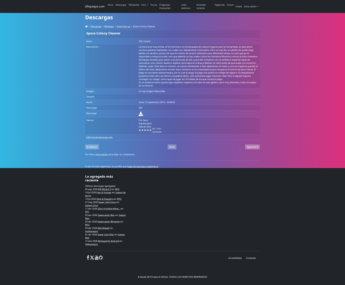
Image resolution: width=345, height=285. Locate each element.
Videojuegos (91, 244)
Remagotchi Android (108, 241)
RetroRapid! (104, 228)
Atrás (172, 146)
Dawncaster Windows (109, 221)
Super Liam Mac (106, 234)
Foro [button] (144, 4)
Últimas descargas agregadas (100, 186)
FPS (87, 211)
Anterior (92, 146)
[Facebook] (88, 258)
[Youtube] (96, 258)
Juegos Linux (91, 205)
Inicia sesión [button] (250, 6)
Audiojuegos (91, 231)
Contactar (251, 258)
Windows (109, 26)
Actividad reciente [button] (201, 6)
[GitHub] (101, 258)
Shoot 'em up (123, 26)
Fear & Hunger (103, 192)
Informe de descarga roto (99, 137)
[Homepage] (86, 26)
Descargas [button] (120, 4)
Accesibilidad (235, 258)
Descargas (96, 26)
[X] (92, 258)
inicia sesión (101, 154)
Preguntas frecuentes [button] (164, 6)
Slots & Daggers (104, 198)
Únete (239, 6)
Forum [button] (230, 4)
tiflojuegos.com (95, 6)
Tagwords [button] (220, 4)
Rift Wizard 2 (104, 189)
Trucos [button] (153, 4)
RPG (117, 189)
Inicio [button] (110, 4)
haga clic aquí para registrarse (142, 166)
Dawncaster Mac (106, 215)
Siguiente (252, 146)
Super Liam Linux (107, 202)
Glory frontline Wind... (109, 208)
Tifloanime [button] (133, 4)
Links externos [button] (185, 6)
